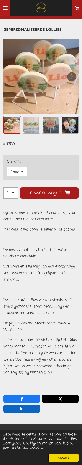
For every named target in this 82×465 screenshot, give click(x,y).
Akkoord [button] (63, 457)
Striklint (14, 161)
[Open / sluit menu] (5, 8)
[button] (12, 125)
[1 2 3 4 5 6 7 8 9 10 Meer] (10, 193)
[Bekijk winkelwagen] (77, 8)
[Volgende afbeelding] (71, 76)
